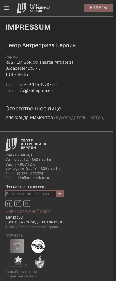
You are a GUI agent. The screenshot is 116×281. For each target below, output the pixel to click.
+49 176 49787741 (31, 84)
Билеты (98, 7)
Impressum (14, 218)
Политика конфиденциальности (34, 222)
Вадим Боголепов (21, 276)
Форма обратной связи (28, 211)
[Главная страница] (34, 8)
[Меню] (6, 8)
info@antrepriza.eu (29, 90)
